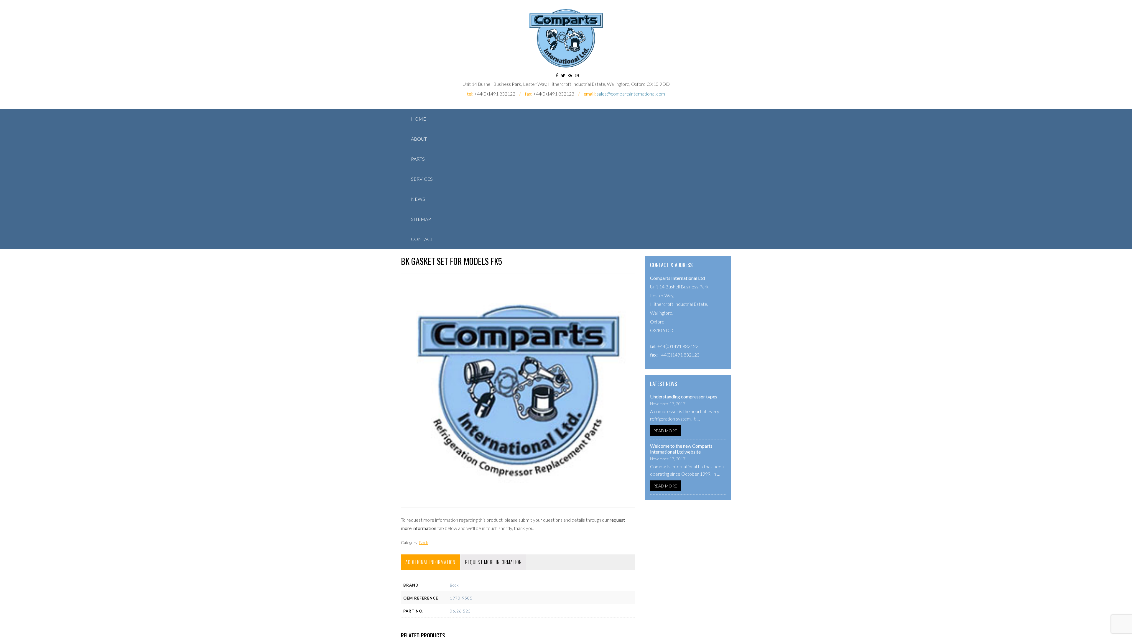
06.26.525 (460, 611)
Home (418, 119)
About (419, 139)
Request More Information (493, 562)
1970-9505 (461, 598)
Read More (665, 430)
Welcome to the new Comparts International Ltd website (681, 448)
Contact (422, 239)
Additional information (430, 562)
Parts (418, 159)
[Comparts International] (566, 38)
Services (422, 179)
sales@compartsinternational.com (631, 93)
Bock (423, 542)
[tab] (430, 562)
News (418, 199)
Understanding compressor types (683, 396)
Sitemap (421, 219)
